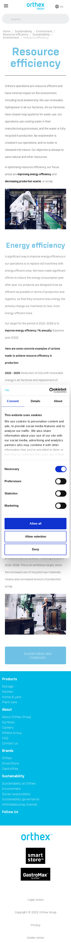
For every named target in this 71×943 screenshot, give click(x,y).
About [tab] (58, 401)
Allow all (35, 523)
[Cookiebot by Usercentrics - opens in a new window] (50, 390)
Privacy (35, 925)
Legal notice (36, 899)
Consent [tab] (13, 401)
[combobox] (35, 19)
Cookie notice (35, 937)
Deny (35, 549)
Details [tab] (35, 401)
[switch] (60, 481)
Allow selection (35, 536)
